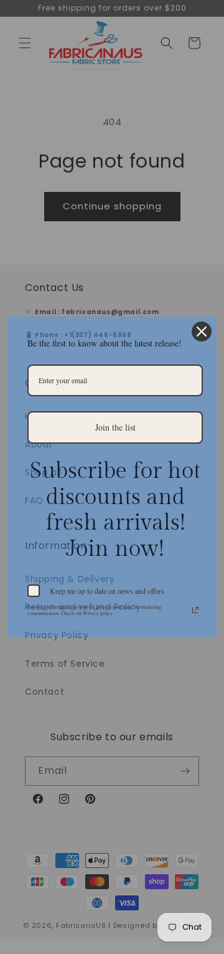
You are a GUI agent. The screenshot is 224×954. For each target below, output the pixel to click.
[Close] (202, 331)
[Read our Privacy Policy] (195, 610)
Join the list (115, 427)
